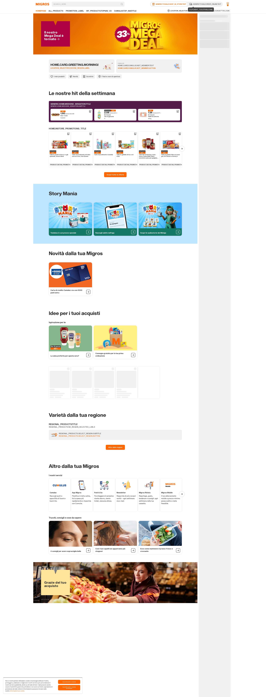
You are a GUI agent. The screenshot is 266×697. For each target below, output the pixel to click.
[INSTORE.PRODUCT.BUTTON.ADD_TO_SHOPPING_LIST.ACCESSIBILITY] (90, 111)
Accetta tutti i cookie (69, 682)
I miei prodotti (59, 76)
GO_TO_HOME (42, 4)
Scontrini (89, 76)
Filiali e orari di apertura (111, 76)
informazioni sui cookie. (17, 691)
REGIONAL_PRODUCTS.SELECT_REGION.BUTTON (79, 436)
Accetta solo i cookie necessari (69, 687)
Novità (75, 76)
